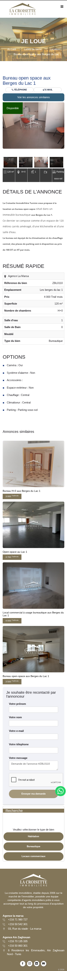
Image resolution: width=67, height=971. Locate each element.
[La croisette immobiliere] (22, 10)
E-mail (49, 90)
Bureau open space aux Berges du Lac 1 (37, 54)
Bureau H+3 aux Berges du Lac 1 (21, 490)
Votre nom (15, 717)
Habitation (33, 836)
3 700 (12, 557)
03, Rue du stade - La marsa (24, 928)
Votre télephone (19, 744)
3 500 (12, 681)
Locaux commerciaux (33, 856)
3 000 (12, 496)
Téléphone (20, 90)
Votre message (18, 757)
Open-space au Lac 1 (15, 551)
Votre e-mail (16, 730)
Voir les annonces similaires (33, 97)
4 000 (12, 620)
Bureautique (33, 846)
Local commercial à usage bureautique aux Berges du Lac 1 (33, 614)
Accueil (11, 49)
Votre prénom (17, 703)
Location (55, 49)
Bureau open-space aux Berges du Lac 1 (26, 676)
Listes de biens (33, 49)
